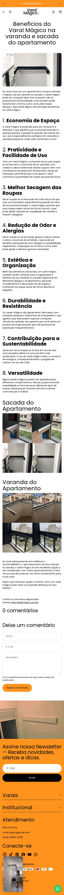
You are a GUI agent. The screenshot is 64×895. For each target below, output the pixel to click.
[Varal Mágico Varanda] (32, 428)
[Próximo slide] (60, 3)
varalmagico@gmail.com (16, 832)
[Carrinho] (60, 11)
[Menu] (3, 11)
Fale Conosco (9, 827)
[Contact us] (58, 889)
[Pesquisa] (10, 11)
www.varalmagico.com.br (24, 602)
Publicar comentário (17, 687)
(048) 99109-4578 (12, 837)
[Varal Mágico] (32, 458)
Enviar (32, 777)
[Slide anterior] (3, 3)
